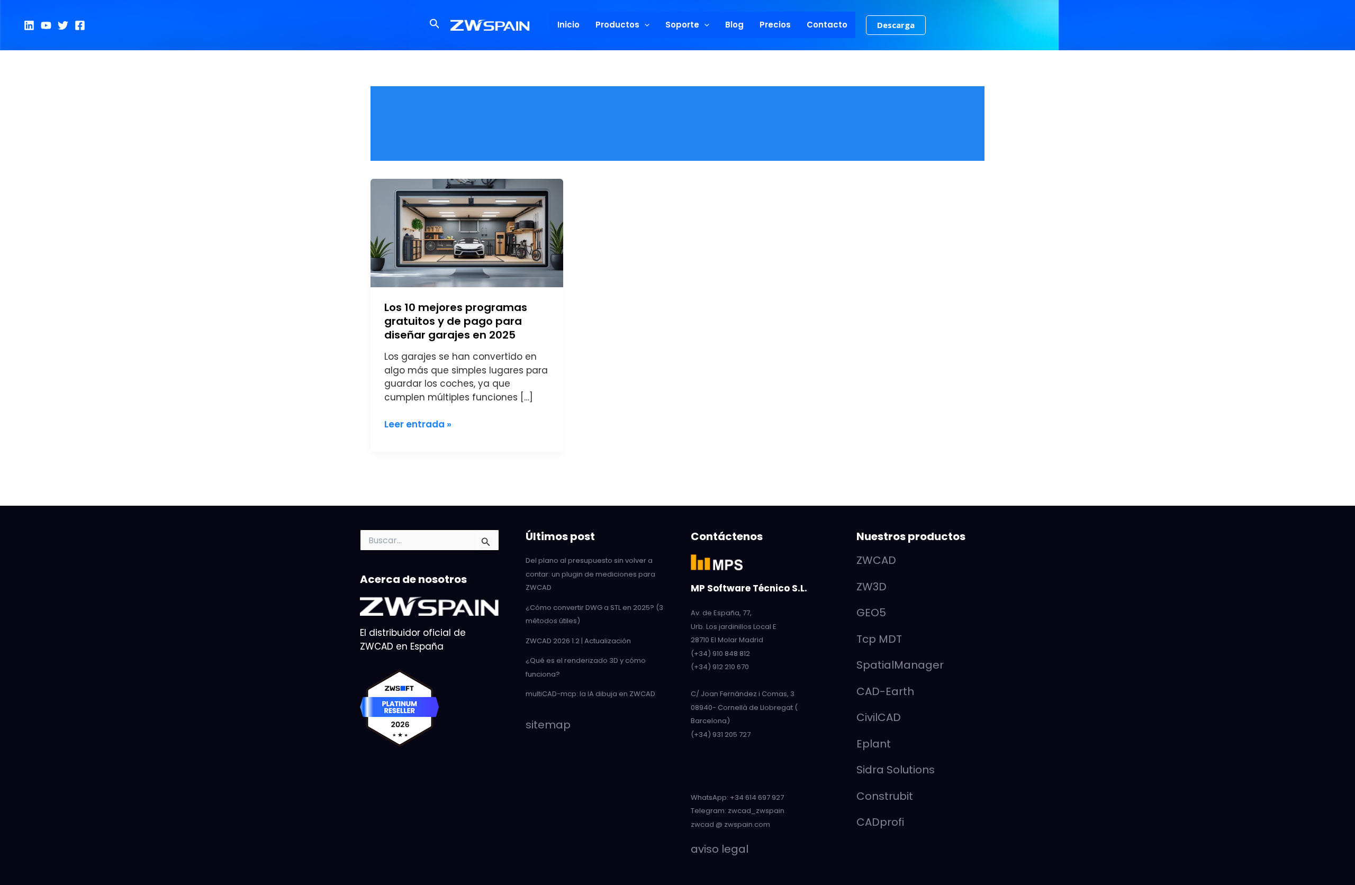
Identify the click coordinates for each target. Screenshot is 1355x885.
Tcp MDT (879, 639)
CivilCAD (878, 717)
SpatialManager (900, 665)
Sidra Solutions (895, 769)
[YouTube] (46, 25)
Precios (775, 24)
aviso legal (719, 849)
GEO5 (871, 612)
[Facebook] (80, 25)
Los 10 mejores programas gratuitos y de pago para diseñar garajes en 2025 (455, 321)
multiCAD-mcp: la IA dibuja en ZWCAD (590, 694)
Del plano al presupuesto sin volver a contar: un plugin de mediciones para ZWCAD (590, 573)
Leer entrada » (417, 424)
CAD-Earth (885, 691)
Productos (617, 24)
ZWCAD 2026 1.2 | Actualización (578, 641)
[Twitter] (63, 25)
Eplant (873, 743)
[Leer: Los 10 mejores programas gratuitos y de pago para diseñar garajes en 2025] (467, 232)
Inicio (568, 24)
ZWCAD (876, 560)
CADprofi (880, 822)
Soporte (682, 24)
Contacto (827, 24)
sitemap (548, 724)
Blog (734, 24)
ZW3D (871, 586)
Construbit (884, 796)
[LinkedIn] (29, 25)
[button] (434, 24)
